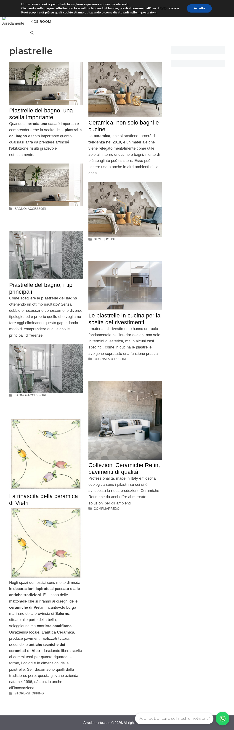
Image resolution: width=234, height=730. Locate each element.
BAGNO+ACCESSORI (30, 208)
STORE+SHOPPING (29, 693)
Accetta (199, 8)
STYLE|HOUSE (105, 239)
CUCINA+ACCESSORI (110, 359)
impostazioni (147, 12)
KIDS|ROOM (40, 21)
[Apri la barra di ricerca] (32, 33)
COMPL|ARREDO (107, 508)
